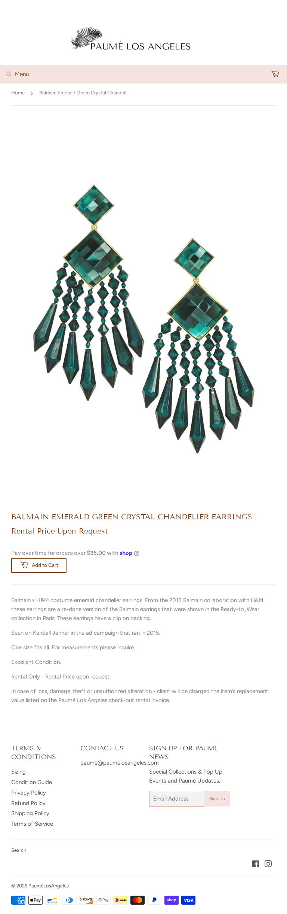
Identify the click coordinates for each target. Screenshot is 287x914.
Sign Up (217, 798)
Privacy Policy (28, 792)
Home (18, 92)
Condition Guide (31, 782)
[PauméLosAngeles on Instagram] (268, 865)
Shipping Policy (30, 813)
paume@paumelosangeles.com (119, 762)
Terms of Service (32, 823)
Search (18, 850)
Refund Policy (28, 803)
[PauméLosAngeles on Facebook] (255, 865)
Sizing (18, 771)
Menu (22, 74)
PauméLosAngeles (48, 886)
